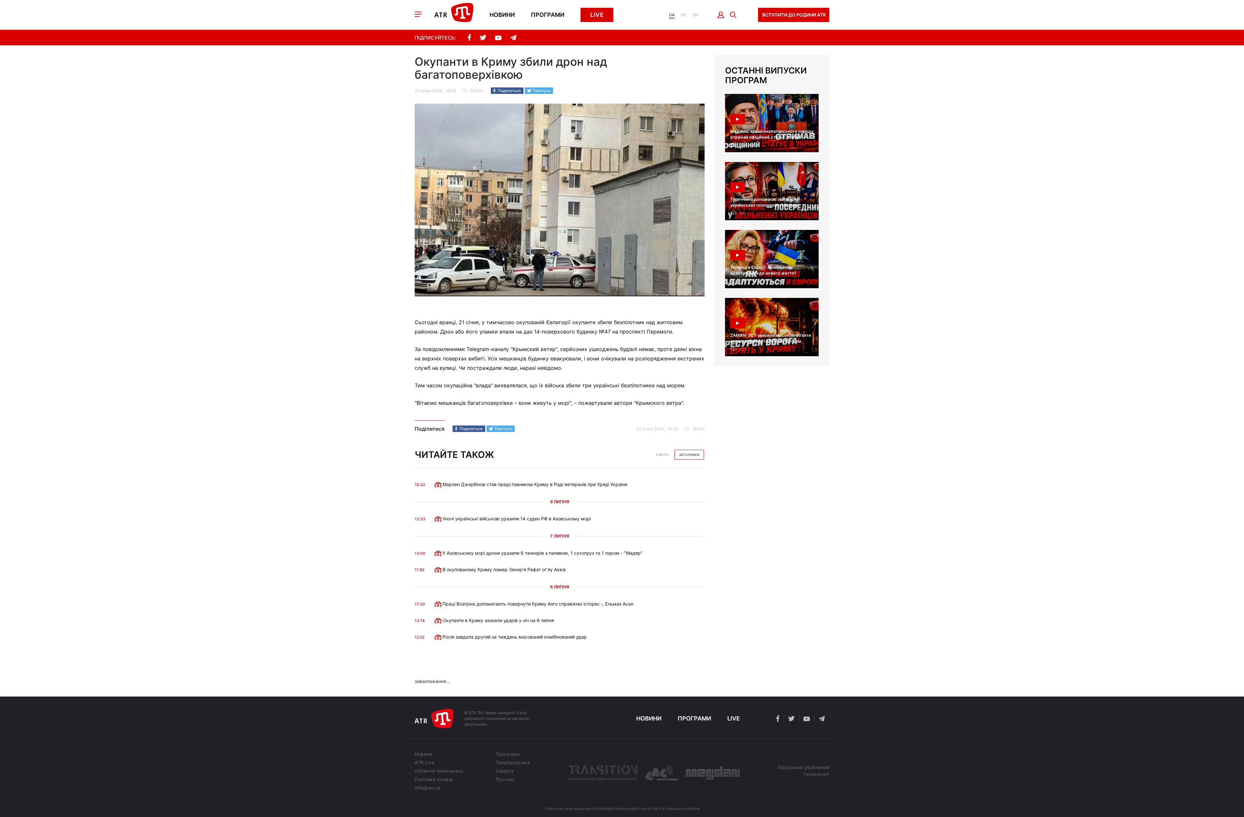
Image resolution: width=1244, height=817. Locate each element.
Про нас (505, 779)
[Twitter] (539, 90)
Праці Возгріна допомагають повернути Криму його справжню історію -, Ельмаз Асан (537, 604)
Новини (502, 15)
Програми (547, 15)
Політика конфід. (434, 779)
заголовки (689, 455)
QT (683, 15)
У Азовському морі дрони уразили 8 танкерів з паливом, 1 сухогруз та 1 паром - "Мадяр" (542, 553)
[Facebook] (507, 90)
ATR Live (424, 762)
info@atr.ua (428, 788)
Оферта (504, 771)
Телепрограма (513, 762)
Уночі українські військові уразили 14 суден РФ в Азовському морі (516, 518)
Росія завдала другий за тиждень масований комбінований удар (514, 637)
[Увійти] (721, 15)
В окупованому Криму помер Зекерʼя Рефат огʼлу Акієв (503, 569)
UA (671, 15)
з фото (662, 455)
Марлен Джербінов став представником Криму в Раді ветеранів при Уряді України (534, 484)
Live (597, 14)
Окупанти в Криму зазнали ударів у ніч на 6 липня (497, 620)
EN (695, 15)
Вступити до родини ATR (794, 14)
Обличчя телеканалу (439, 771)
